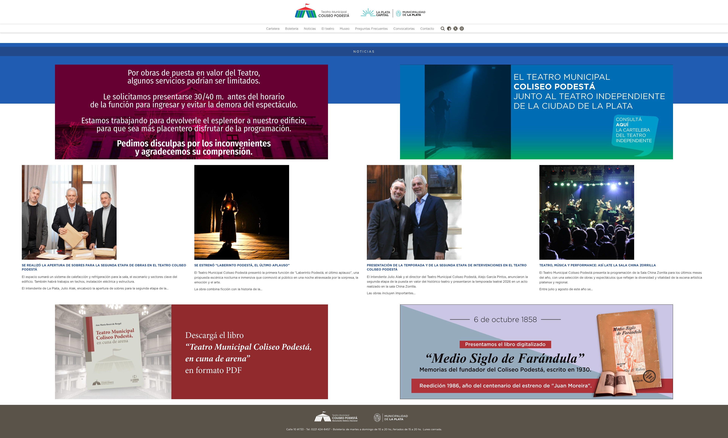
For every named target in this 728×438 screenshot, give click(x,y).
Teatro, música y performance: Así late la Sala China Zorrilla (597, 265)
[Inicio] (307, 11)
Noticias (310, 28)
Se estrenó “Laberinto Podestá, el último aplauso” (242, 265)
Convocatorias (404, 28)
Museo (344, 28)
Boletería (291, 28)
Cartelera (272, 28)
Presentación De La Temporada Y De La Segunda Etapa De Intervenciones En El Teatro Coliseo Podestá (447, 267)
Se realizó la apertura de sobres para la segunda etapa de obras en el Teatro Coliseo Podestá (104, 267)
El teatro (328, 28)
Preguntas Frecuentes (371, 28)
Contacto (427, 28)
